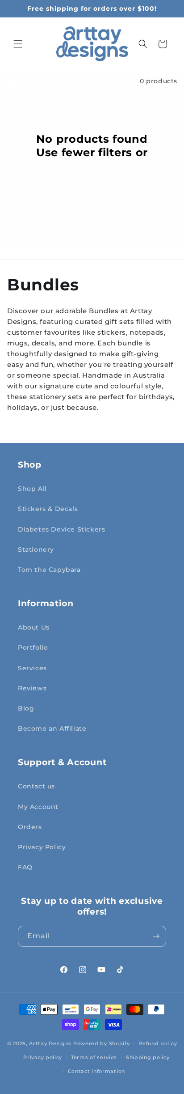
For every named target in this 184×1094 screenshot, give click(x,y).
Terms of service (94, 1057)
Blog (26, 708)
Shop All (32, 489)
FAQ (25, 867)
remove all (92, 165)
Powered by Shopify (101, 1043)
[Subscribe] (156, 936)
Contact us (36, 786)
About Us (34, 627)
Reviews (32, 688)
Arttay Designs (50, 1043)
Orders (30, 827)
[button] (18, 44)
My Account (38, 807)
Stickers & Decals (48, 509)
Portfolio (33, 647)
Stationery (36, 549)
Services (32, 668)
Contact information (96, 1071)
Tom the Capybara (49, 570)
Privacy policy (42, 1057)
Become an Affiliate (52, 728)
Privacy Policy (42, 847)
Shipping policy (148, 1057)
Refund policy (157, 1043)
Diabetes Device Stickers (61, 529)
